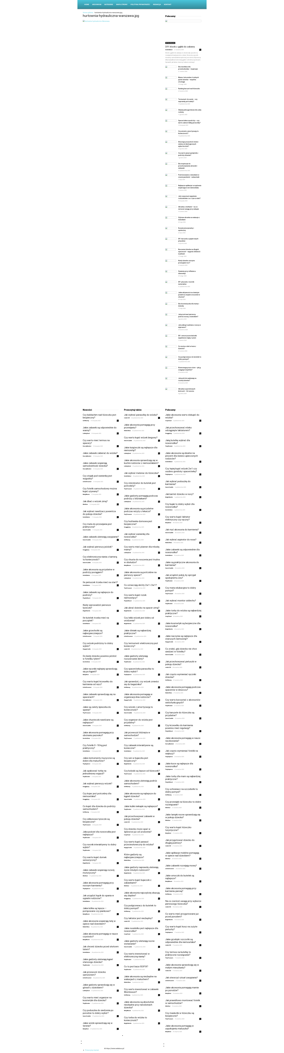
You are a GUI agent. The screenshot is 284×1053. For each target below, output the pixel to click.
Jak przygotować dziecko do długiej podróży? (179, 841)
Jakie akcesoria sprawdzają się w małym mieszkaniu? (182, 966)
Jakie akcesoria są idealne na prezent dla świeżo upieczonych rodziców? (181, 456)
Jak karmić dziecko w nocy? (179, 494)
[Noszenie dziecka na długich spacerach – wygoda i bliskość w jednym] (170, 252)
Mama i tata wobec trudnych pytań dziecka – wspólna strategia (188, 80)
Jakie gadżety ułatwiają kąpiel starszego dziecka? (98, 960)
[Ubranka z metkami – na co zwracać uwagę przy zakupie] (170, 209)
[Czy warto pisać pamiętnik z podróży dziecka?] (170, 155)
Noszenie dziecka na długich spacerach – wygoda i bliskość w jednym (189, 252)
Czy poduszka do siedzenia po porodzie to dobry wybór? (98, 1011)
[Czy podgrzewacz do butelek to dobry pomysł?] (170, 359)
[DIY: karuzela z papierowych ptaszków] (170, 241)
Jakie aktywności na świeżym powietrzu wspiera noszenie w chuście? (189, 295)
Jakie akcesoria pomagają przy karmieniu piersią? (180, 889)
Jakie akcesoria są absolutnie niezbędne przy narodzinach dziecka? (139, 1005)
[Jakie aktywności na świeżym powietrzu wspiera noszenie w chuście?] (170, 294)
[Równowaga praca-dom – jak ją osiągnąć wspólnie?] (170, 369)
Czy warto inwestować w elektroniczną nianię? (137, 955)
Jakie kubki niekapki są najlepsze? (141, 806)
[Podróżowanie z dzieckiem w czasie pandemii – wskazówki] (170, 177)
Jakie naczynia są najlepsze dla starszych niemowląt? (181, 637)
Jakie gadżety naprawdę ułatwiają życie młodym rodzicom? (141, 868)
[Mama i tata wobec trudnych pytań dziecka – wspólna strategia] (170, 80)
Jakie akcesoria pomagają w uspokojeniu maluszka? (179, 1027)
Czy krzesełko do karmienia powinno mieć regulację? (179, 726)
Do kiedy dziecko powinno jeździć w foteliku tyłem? (100, 657)
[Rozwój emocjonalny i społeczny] (170, 230)
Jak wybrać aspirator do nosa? (180, 539)
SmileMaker (169, 49)
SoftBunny (86, 420)
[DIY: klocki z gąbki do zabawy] (183, 32)
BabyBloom (86, 494)
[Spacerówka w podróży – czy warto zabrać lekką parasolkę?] (170, 122)
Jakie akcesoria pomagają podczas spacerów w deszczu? (183, 688)
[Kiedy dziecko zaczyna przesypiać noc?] (170, 263)
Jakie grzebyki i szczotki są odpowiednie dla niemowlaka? (180, 940)
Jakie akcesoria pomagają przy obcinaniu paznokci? (98, 734)
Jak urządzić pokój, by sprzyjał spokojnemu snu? (180, 576)
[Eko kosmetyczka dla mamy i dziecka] (170, 306)
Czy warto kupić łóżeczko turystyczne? (178, 828)
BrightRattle (86, 611)
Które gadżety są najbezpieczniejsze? (134, 856)
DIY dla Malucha (170, 43)
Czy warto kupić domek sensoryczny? (94, 858)
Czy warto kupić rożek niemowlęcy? (135, 596)
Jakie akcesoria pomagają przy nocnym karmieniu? (98, 884)
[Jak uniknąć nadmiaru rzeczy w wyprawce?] (170, 327)
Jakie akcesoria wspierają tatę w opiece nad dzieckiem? (99, 922)
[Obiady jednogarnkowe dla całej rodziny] (170, 112)
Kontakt (167, 4)
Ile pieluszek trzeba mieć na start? (100, 582)
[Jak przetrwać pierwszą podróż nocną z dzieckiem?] (170, 317)
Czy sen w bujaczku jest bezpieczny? (136, 759)
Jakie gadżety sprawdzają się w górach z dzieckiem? (99, 986)
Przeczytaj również (92, 1050)
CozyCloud (127, 835)
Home (86, 4)
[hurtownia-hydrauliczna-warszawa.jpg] (96, 21)
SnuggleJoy (86, 550)
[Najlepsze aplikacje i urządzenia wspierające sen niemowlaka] (170, 188)
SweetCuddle (87, 530)
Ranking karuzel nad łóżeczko (189, 88)
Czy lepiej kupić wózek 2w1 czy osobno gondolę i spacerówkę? (181, 470)
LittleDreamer (87, 481)
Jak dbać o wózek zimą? (95, 501)
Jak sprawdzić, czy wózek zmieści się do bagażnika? (141, 683)
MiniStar (85, 504)
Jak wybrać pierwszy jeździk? (97, 546)
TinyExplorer (86, 764)
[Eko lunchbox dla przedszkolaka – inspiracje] (170, 69)
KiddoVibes (86, 927)
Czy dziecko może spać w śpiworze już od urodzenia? (138, 830)
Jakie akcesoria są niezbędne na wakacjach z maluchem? (140, 978)
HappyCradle (87, 649)
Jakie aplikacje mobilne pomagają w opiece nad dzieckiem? (182, 854)
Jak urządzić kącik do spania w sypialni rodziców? (98, 897)
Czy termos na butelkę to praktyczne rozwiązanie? (178, 953)
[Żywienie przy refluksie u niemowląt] (170, 273)
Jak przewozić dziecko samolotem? (94, 973)
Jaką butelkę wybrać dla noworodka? (177, 441)
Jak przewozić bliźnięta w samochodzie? (137, 734)
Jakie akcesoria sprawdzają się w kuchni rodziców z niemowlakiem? (141, 461)
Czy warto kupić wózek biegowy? (140, 437)
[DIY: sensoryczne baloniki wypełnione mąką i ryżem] (170, 338)
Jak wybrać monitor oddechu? (180, 600)
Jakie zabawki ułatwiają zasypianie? (101, 536)
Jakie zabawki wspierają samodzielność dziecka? (95, 464)
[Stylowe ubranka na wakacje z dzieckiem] (170, 220)
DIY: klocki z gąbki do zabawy (180, 46)
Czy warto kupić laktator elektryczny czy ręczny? (177, 518)
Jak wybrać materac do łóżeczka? (141, 473)
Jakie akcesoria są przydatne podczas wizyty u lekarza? (138, 510)
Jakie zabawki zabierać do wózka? (100, 453)
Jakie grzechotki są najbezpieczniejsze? (93, 632)
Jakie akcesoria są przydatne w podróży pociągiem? (98, 571)
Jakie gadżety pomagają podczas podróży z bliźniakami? (141, 497)
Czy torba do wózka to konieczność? (135, 1019)
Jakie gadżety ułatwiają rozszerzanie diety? (136, 657)
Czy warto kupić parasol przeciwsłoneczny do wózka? (139, 843)
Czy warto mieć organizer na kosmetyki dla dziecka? (97, 999)
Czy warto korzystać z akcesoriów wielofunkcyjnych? (182, 701)
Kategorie (108, 4)
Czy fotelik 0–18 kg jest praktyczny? (95, 746)
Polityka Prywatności (140, 4)
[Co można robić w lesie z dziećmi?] (170, 349)
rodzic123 (127, 418)
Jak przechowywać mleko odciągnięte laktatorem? (178, 429)
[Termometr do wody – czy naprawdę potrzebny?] (170, 102)
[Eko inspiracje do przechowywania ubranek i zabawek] (170, 166)
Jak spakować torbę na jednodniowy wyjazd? (94, 772)
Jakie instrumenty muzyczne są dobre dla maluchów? (99, 759)
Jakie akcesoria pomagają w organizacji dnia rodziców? (138, 695)
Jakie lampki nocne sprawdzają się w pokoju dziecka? (182, 816)
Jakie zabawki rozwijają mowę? (181, 865)
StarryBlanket (87, 446)
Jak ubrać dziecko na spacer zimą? (141, 607)
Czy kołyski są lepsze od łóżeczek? (142, 770)
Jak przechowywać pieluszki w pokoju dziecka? (180, 663)
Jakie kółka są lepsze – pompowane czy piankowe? (97, 909)
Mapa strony (121, 4)
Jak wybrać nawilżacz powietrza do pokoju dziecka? (99, 512)
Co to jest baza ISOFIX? (136, 966)
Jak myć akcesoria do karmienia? (182, 529)
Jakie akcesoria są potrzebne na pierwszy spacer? (140, 573)
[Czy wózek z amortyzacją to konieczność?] (170, 134)
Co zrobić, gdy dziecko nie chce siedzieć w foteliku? (181, 650)
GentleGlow (86, 662)
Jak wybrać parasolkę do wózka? (141, 415)
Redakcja (157, 4)
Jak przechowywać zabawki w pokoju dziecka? (139, 817)
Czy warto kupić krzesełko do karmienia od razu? (98, 683)
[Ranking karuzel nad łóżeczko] (170, 91)
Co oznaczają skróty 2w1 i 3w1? (140, 585)
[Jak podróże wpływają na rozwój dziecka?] (170, 381)
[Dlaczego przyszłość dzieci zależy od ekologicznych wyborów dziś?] (170, 144)
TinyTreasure (87, 713)
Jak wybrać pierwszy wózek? (97, 783)
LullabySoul (86, 433)
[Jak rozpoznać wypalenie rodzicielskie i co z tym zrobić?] (170, 198)
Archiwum (96, 4)
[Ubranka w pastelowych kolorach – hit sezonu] (170, 391)
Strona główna (88, 12)
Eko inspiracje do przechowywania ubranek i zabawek (187, 166)
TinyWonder (86, 776)
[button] (198, 5)
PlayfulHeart (86, 598)
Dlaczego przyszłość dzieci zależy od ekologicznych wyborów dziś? (188, 144)
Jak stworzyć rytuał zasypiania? (181, 977)
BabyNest (86, 674)
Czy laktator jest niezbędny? (138, 918)
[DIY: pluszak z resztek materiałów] (170, 284)
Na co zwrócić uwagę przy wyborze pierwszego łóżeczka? (183, 902)
